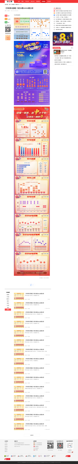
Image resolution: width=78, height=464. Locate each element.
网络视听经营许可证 (29, 456)
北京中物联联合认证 (48, 456)
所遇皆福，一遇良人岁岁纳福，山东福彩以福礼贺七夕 (64, 21)
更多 (72, 47)
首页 (10, 4)
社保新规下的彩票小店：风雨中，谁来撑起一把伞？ (63, 62)
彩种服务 (13, 4)
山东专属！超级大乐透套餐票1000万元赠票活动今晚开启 (64, 15)
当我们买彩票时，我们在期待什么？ (60, 64)
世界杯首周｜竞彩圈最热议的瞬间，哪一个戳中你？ (63, 55)
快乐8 (21, 4)
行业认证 (41, 456)
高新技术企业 (55, 456)
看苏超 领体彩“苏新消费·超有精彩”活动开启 (63, 25)
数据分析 (17, 4)
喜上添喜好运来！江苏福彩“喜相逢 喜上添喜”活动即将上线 (64, 19)
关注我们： (70, 452)
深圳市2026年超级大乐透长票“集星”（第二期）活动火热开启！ (64, 10)
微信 (8, 22)
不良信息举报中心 (14, 456)
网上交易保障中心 (7, 456)
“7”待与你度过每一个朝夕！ (61, 23)
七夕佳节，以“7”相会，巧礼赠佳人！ (62, 17)
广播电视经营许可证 (21, 456)
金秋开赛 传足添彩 (59, 29)
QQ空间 (9, 19)
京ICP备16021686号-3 (36, 462)
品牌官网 (35, 456)
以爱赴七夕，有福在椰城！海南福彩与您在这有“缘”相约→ (64, 27)
